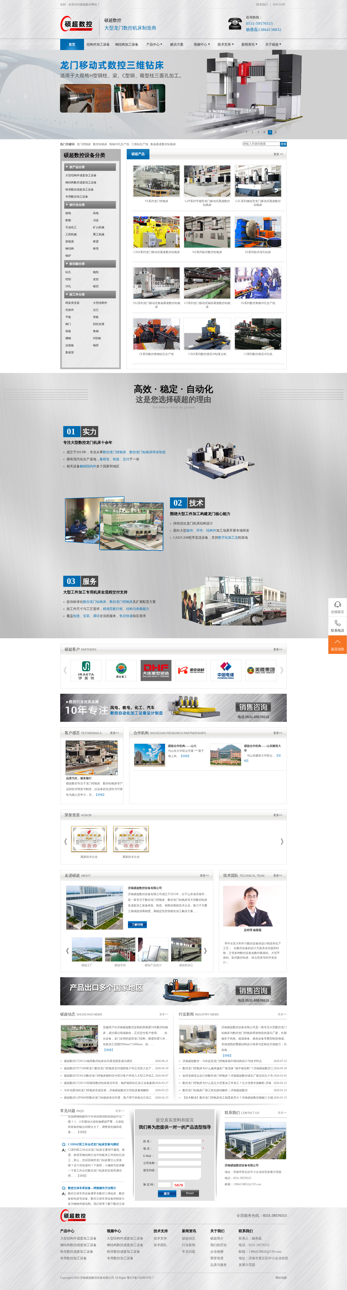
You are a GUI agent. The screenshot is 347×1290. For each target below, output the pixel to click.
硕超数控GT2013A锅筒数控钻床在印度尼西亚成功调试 (98, 1061)
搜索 (283, 144)
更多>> (277, 649)
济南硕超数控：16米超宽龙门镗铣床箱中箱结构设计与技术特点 (222, 1061)
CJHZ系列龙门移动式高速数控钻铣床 (156, 252)
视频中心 (200, 44)
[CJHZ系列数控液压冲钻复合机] (207, 349)
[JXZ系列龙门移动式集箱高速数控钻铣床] (156, 298)
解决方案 (176, 44)
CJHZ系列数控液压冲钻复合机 (207, 354)
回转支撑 (98, 324)
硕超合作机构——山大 (182, 746)
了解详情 (137, 924)
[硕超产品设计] (153, 960)
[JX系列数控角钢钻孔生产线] (156, 349)
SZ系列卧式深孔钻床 (258, 252)
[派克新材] (191, 680)
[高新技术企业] (89, 852)
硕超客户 (72, 649)
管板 (96, 317)
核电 (68, 213)
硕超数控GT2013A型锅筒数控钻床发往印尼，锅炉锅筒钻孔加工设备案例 (109, 1083)
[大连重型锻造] (156, 680)
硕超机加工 (186, 965)
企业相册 (217, 1251)
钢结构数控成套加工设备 (81, 182)
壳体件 (69, 310)
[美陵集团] (260, 680)
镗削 (68, 279)
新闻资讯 (248, 44)
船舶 (68, 220)
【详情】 (100, 794)
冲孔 (68, 286)
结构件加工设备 (98, 44)
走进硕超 (72, 875)
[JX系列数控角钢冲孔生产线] (258, 298)
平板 (68, 317)
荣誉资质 (72, 815)
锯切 (96, 286)
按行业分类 (77, 205)
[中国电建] (225, 680)
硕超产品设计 (153, 965)
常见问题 (67, 1111)
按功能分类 (77, 264)
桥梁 (96, 241)
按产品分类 (77, 167)
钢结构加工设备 (126, 44)
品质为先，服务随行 (79, 778)
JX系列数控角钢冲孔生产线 (258, 303)
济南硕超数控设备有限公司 (145, 888)
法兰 (96, 310)
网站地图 (281, 1277)
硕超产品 (138, 154)
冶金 (96, 220)
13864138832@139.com (247, 1184)
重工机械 (98, 234)
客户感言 (72, 733)
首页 (72, 44)
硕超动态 (67, 1014)
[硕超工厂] (87, 960)
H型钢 (97, 338)
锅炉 (68, 255)
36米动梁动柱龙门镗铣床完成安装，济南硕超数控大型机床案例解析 (106, 1090)
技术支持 (224, 44)
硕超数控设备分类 (84, 155)
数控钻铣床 (100, 144)
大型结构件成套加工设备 (81, 175)
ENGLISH (279, 4)
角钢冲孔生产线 (119, 144)
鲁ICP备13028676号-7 (140, 1277)
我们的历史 (218, 1245)
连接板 (69, 345)
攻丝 (96, 279)
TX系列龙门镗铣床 (156, 201)
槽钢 (68, 338)
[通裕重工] (121, 680)
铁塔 (96, 248)
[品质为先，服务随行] (92, 774)
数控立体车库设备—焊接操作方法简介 (92, 1168)
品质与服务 (218, 1265)
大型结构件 (100, 303)
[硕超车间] (120, 960)
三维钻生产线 (139, 144)
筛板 (68, 331)
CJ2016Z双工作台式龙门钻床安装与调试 (93, 1125)
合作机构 (141, 733)
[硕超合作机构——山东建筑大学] (225, 765)
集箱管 (69, 352)
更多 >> (278, 154)
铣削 (96, 272)
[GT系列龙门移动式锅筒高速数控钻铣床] (207, 298)
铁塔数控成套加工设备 (79, 189)
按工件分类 (77, 294)
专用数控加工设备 (76, 196)
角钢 (96, 331)
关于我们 (217, 1231)
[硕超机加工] (186, 960)
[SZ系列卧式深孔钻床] (258, 247)
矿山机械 (98, 227)
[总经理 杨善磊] (252, 925)
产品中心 (153, 44)
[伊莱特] (86, 680)
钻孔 (68, 272)
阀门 (68, 324)
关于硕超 (272, 44)
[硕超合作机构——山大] (149, 765)
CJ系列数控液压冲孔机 (258, 354)
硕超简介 (217, 1238)
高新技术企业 (88, 857)
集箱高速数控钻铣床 (163, 144)
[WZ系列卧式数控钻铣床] (207, 247)
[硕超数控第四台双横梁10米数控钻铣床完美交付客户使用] (79, 1053)
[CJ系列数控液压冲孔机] (258, 349)
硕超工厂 (87, 965)
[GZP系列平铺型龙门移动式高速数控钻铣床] (207, 196)
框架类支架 (72, 303)
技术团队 (230, 875)
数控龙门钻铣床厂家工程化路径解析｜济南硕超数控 (215, 1090)
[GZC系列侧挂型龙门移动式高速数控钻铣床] (258, 196)
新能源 (69, 241)
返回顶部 (337, 649)
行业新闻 (186, 1014)
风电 (96, 213)
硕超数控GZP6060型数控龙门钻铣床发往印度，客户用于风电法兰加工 (108, 1097)
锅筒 (96, 345)
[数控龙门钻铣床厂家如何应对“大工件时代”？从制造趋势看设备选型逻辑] (198, 1053)
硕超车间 (120, 965)
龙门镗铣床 (84, 144)
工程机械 (71, 234)
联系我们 (262, 4)
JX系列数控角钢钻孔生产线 (156, 354)
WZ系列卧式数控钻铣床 (207, 252)
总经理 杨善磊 (253, 930)
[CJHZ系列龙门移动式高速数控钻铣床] (156, 247)
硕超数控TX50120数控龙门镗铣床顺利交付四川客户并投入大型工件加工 (109, 1075)
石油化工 (71, 227)
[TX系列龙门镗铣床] (156, 196)
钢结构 (69, 248)
